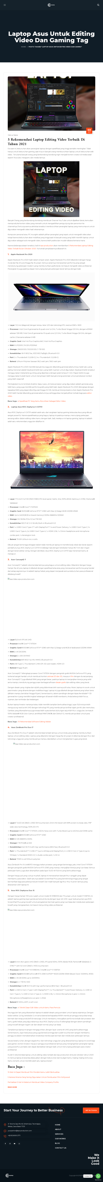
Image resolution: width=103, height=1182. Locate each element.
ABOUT (58, 1129)
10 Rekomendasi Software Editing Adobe (34, 722)
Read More (12, 1087)
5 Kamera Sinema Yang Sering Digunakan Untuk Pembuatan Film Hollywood (39, 1077)
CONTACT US (60, 1148)
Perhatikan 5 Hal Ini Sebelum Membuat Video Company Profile (33, 1082)
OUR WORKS (60, 1139)
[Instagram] (10, 1143)
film (72, 676)
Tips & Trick (13, 135)
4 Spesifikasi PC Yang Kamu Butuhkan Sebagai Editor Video (42, 401)
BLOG (57, 1143)
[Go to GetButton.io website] (98, 1180)
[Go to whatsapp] (98, 1176)
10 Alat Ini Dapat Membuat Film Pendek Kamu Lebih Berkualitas (33, 1072)
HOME (57, 1125)
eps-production (47, 246)
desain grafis (61, 682)
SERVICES (59, 1134)
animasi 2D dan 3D (54, 676)
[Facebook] (5, 1143)
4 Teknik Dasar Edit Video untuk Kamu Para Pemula (39, 1008)
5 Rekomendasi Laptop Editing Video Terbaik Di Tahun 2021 (46, 142)
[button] (98, 5)
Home (23, 47)
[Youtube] (14, 1143)
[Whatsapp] (19, 1143)
